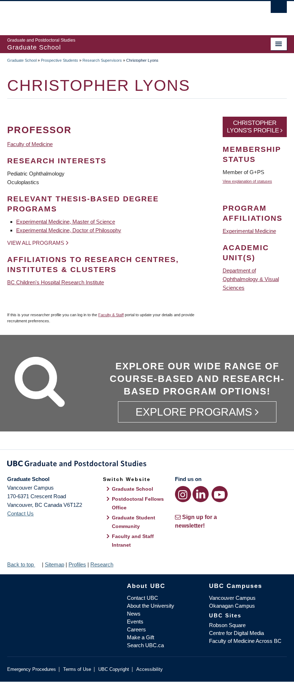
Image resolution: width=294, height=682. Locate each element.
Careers (136, 629)
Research (101, 564)
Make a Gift (140, 637)
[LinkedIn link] (201, 494)
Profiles (77, 564)
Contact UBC (142, 598)
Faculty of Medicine (30, 144)
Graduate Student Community (133, 522)
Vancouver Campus (232, 598)
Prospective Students (59, 60)
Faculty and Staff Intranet (133, 540)
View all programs (35, 243)
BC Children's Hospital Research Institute (55, 282)
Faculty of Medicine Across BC (245, 641)
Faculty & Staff (111, 315)
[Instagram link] (183, 494)
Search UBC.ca (145, 645)
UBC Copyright (113, 669)
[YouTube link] (220, 494)
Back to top (21, 564)
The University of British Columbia (126, 14)
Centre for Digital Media (236, 633)
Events (135, 621)
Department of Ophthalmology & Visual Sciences (251, 279)
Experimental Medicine (249, 231)
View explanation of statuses (247, 181)
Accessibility (149, 669)
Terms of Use (77, 669)
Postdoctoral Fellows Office (138, 503)
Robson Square (227, 625)
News (134, 614)
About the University (150, 606)
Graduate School (22, 60)
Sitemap (54, 564)
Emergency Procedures (31, 669)
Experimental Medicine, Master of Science (65, 222)
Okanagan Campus (232, 606)
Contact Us (20, 513)
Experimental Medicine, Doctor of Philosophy (68, 230)
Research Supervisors (102, 60)
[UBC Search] (279, 9)
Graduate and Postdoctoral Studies (147, 465)
